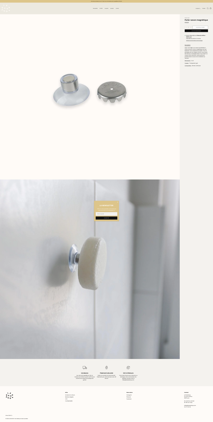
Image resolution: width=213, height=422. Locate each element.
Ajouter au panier (200, 27)
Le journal (106, 8)
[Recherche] (207, 8)
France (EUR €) (9, 415)
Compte (203, 8)
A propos (112, 8)
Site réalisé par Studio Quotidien (21, 418)
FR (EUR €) (198, 8)
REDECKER (187, 18)
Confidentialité (68, 401)
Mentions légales (69, 397)
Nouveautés (95, 8)
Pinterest (129, 397)
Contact (117, 8)
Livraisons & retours (70, 395)
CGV (66, 399)
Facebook (129, 399)
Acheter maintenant (196, 30)
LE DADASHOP (11, 418)
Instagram (129, 395)
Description (187, 45)
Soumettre (106, 218)
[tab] (188, 45)
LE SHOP (101, 8)
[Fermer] (117, 202)
